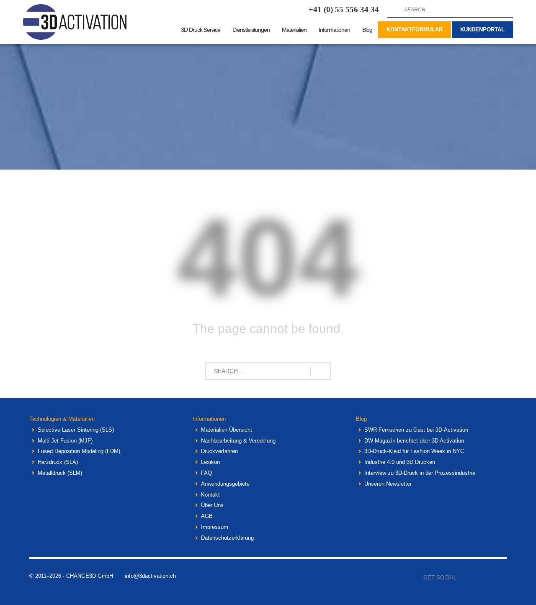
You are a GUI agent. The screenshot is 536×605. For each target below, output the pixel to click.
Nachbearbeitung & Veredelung (238, 441)
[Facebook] (462, 578)
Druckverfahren (219, 451)
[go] (393, 10)
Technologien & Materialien (62, 419)
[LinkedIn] (500, 578)
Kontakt (210, 495)
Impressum (214, 527)
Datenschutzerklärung (227, 538)
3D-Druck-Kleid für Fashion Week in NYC (414, 451)
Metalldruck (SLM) (60, 473)
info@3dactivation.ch (150, 576)
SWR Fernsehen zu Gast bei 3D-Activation (416, 430)
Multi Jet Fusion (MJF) (65, 441)
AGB (207, 516)
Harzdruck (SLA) (58, 462)
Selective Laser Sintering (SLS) (76, 430)
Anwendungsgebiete (225, 484)
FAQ (206, 473)
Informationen (209, 419)
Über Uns (212, 505)
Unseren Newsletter (388, 484)
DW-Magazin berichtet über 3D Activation (414, 441)
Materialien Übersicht (226, 430)
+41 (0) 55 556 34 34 (344, 9)
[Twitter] (475, 578)
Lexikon (210, 462)
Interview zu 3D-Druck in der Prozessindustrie (419, 473)
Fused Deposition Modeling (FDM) (79, 451)
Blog (361, 419)
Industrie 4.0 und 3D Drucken (399, 462)
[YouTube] (488, 578)
